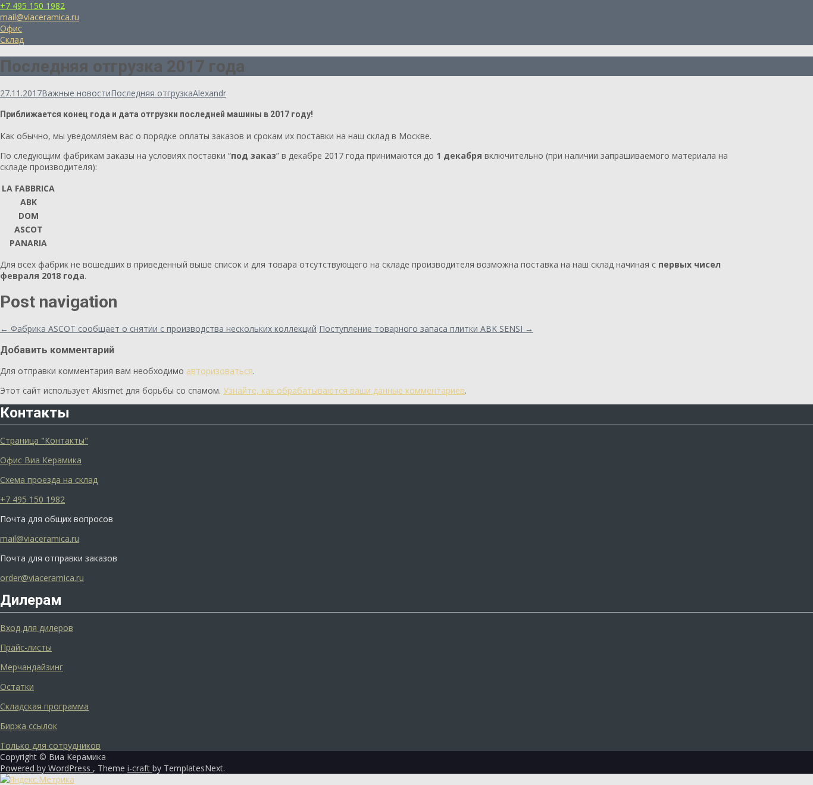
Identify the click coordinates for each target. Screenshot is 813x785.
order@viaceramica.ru (42, 577)
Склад (12, 39)
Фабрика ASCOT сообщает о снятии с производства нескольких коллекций (158, 328)
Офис (11, 28)
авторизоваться (219, 370)
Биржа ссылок (28, 725)
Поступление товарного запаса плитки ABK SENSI (426, 328)
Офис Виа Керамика (41, 460)
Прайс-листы (26, 647)
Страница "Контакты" (44, 440)
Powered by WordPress (46, 768)
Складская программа (44, 706)
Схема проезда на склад (49, 479)
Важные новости (76, 93)
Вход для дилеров (36, 627)
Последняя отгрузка (152, 93)
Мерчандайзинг (31, 667)
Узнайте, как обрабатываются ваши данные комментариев (344, 390)
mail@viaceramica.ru (39, 17)
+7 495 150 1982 (32, 5)
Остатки (17, 686)
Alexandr (209, 93)
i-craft (139, 768)
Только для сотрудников (50, 745)
